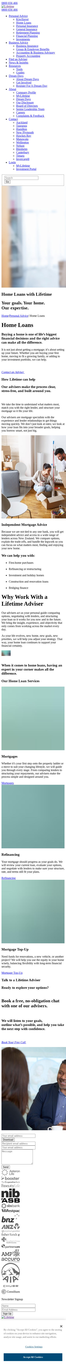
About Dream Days (27, 79)
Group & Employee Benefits (32, 49)
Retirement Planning (28, 32)
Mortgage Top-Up (12, 972)
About (12, 89)
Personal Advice (18, 16)
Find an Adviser (18, 59)
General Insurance (26, 29)
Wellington (22, 142)
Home (5, 315)
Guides (20, 72)
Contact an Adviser (13, 372)
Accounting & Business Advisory (35, 52)
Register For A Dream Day (31, 85)
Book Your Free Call (13, 1042)
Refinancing (8, 878)
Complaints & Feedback (30, 115)
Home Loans (23, 22)
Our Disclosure (25, 102)
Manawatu (22, 139)
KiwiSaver (22, 19)
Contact (13, 119)
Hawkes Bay (23, 135)
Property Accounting (28, 55)
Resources (15, 65)
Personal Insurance (27, 26)
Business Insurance (27, 45)
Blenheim (21, 149)
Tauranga (21, 125)
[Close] (61, 1326)
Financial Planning (27, 36)
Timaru (20, 155)
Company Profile (26, 92)
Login (12, 162)
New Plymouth (25, 132)
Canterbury (22, 152)
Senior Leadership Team (30, 109)
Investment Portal (26, 169)
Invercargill (22, 159)
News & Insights (18, 62)
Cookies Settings (34, 1346)
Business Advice (18, 42)
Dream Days (16, 75)
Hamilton (21, 129)
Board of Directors (27, 105)
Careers (20, 112)
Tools (19, 69)
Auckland (21, 122)
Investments (23, 39)
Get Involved (23, 82)
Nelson (20, 145)
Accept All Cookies (33, 1357)
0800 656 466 (9, 3)
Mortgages (7, 783)
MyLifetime (23, 95)
